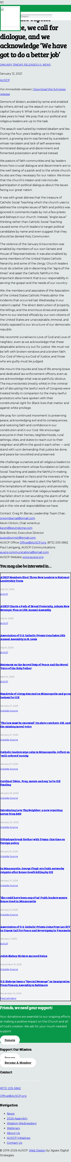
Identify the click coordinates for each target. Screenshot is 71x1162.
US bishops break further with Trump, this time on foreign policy (32, 841)
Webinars (13, 1128)
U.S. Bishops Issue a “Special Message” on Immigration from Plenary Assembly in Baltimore (35, 983)
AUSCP (5, 80)
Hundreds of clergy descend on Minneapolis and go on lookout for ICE (35, 695)
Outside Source (9, 710)
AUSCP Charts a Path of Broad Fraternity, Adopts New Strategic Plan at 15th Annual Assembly (34, 608)
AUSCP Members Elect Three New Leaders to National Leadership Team (34, 579)
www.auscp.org (33, 557)
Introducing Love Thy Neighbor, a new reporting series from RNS (31, 811)
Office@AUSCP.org (33, 542)
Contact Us (14, 1142)
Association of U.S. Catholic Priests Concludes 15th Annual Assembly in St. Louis (32, 637)
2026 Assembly (17, 1118)
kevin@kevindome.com (16, 528)
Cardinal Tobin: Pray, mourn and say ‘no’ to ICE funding (30, 782)
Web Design (37, 1150)
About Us (13, 1133)
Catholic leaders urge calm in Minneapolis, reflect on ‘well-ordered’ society (35, 753)
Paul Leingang (8, 998)
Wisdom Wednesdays (21, 1123)
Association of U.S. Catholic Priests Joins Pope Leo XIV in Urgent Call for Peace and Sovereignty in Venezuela (35, 928)
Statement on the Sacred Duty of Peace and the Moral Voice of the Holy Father (34, 666)
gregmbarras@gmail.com (17, 518)
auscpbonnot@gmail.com (18, 537)
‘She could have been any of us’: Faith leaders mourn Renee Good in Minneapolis (33, 899)
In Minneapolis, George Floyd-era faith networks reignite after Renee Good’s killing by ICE (32, 870)
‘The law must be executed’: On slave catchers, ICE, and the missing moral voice (35, 724)
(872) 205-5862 (10, 1088)
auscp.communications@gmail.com (24, 552)
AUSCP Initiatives (18, 1138)
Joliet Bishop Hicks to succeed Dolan (23, 956)
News (10, 1113)
